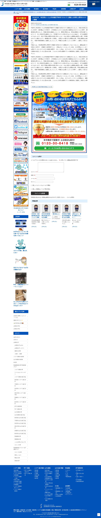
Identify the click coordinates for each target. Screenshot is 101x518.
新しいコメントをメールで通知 (41, 185)
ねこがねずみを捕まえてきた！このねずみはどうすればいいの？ (21, 303)
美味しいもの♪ (18, 455)
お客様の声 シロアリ (19, 348)
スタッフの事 (18, 444)
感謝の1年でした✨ (18, 320)
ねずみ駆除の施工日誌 (53, 24)
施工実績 (45, 9)
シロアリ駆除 (18, 9)
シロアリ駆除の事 (19, 369)
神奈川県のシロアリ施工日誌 (20, 393)
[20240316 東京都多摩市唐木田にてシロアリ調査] (36, 208)
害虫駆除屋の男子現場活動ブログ (20, 366)
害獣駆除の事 (18, 439)
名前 (33, 175)
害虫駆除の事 (18, 436)
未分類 (15, 362)
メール (33, 178)
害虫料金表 (68, 476)
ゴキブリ (68, 470)
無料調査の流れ (49, 478)
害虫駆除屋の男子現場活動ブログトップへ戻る (21, 210)
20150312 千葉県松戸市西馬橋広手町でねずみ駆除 (66, 215)
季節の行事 (17, 457)
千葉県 (36, 473)
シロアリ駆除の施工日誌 (20, 376)
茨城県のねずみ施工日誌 (20, 430)
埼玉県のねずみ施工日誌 (41, 24)
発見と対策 (16, 479)
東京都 (36, 470)
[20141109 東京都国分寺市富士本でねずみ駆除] (46, 208)
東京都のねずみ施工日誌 (20, 417)
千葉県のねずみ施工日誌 (20, 420)
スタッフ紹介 (69, 489)
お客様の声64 (17, 326)
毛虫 (67, 475)
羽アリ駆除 (27, 468)
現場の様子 (17, 460)
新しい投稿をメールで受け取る (41, 189)
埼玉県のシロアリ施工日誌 (20, 389)
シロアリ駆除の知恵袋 (19, 356)
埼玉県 (36, 471)
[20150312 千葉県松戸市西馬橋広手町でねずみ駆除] (66, 208)
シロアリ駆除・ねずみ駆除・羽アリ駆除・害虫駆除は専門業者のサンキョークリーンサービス (15, 4)
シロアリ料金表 (18, 473)
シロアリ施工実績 (39, 468)
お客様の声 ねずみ (19, 345)
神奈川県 (37, 475)
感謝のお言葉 (18, 350)
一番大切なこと (56, 214)
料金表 (54, 9)
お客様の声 (73, 9)
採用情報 (68, 491)
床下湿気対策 (79, 468)
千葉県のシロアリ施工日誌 (20, 385)
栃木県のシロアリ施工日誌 (20, 402)
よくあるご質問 (18, 483)
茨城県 (36, 476)
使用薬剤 (16, 484)
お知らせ (16, 339)
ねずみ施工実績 (59, 468)
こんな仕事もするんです (20, 442)
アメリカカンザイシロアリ (20, 373)
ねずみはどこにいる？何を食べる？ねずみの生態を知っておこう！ (21, 233)
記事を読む (34, 226)
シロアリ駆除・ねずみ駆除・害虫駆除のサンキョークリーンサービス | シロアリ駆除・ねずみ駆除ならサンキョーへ (50, 506)
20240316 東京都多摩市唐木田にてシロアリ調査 (35, 215)
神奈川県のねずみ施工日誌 (20, 427)
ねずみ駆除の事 (18, 412)
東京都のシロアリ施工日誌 (20, 380)
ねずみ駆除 (27, 9)
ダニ (67, 471)
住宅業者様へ (59, 496)
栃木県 (36, 478)
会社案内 (81, 9)
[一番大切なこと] (56, 208)
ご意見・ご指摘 (18, 353)
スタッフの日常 (18, 452)
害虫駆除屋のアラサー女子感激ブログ (20, 448)
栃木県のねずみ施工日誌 (20, 433)
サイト (33, 182)
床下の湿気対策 (18, 406)
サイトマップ (69, 494)
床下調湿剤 (79, 479)
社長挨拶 (68, 488)
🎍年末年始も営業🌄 (18, 323)
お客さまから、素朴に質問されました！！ (76, 215)
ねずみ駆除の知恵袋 (18, 359)
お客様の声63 (17, 328)
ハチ (67, 473)
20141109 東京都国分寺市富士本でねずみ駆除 (46, 215)
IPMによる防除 (59, 494)
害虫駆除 (36, 9)
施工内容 (16, 470)
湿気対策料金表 (80, 481)
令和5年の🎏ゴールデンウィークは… (20, 316)
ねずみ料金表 (48, 476)
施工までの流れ (18, 471)
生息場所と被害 (18, 481)
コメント (34, 172)
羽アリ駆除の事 (18, 409)
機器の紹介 (47, 492)
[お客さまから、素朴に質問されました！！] (76, 208)
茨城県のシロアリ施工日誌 (20, 398)
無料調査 (63, 9)
